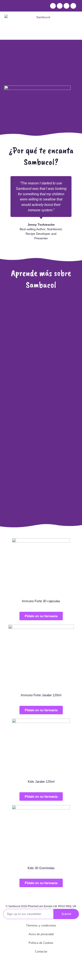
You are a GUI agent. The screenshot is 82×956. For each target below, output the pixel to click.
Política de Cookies (41, 942)
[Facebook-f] (53, 6)
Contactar (41, 951)
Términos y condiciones (41, 925)
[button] (41, 616)
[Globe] (73, 6)
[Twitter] (60, 6)
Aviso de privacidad (41, 934)
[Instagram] (66, 6)
